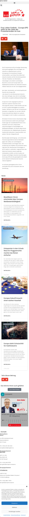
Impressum (23, 515)
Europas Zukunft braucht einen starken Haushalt (13, 299)
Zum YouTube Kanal (15, 425)
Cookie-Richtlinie (6, 515)
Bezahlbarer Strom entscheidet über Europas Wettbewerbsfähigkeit (13, 199)
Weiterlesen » (7, 220)
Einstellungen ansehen (14, 511)
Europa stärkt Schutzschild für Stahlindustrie (13, 344)
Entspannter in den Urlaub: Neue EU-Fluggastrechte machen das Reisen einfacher (14, 251)
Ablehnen (14, 507)
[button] (27, 486)
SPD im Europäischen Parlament (17, 34)
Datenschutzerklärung (15, 515)
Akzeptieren (14, 503)
